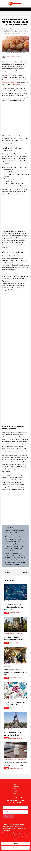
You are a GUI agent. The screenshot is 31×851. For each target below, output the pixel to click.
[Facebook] (9, 797)
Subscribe (8, 816)
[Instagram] (14, 797)
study (6, 75)
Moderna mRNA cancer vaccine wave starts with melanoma (13, 607)
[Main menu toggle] (15, 9)
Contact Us (15, 793)
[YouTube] (21, 797)
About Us (15, 784)
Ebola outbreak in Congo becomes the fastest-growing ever (15, 672)
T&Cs (15, 791)
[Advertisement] (15, 118)
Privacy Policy (15, 789)
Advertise (15, 786)
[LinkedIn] (19, 797)
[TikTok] (17, 797)
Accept (15, 843)
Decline (15, 848)
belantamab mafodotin (9, 82)
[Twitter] (12, 797)
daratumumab (15, 84)
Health (6, 612)
